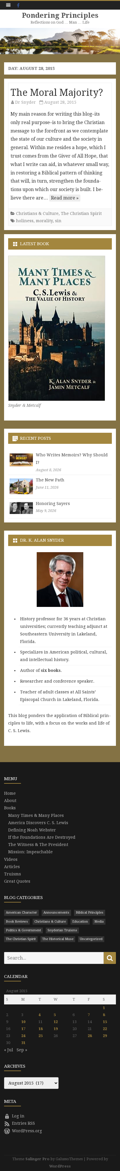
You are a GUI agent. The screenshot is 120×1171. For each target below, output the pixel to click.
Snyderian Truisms (62, 930)
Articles (12, 866)
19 (56, 1029)
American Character (21, 912)
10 (23, 1022)
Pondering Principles (60, 15)
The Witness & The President (38, 844)
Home (10, 793)
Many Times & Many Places (36, 815)
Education (80, 921)
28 (90, 1036)
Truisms (12, 874)
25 (40, 1036)
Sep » (22, 1050)
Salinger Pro (37, 1159)
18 (40, 1029)
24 (23, 1036)
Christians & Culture (37, 213)
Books (10, 808)
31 (23, 1043)
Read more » (65, 198)
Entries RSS (23, 1123)
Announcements (56, 912)
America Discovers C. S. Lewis (38, 822)
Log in (18, 1116)
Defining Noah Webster (32, 830)
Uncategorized (91, 939)
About (10, 800)
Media (99, 921)
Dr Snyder (25, 102)
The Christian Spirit (81, 213)
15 (105, 1022)
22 (105, 1029)
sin (58, 220)
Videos (10, 859)
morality (44, 220)
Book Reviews (17, 921)
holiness (24, 220)
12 (56, 1022)
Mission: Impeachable (30, 851)
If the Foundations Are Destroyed (41, 837)
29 (105, 1036)
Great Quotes (17, 881)
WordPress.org (27, 1130)
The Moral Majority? (56, 92)
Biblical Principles (89, 912)
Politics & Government (23, 930)
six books (51, 670)
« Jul (8, 1050)
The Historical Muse (57, 939)
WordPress (60, 1166)
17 (23, 1029)
